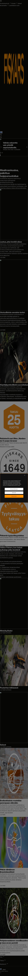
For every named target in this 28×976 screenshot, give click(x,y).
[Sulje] (24, 475)
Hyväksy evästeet (14, 496)
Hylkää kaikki (14, 492)
